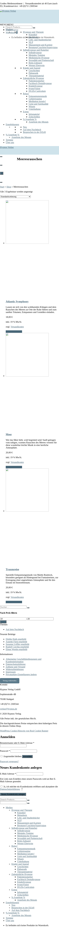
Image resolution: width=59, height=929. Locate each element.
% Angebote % (30, 119)
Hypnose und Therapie (33, 32)
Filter (3, 622)
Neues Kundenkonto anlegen (13, 794)
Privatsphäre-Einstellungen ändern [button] (21, 674)
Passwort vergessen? (9, 761)
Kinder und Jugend (31, 68)
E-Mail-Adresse (8, 774)
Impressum (11, 672)
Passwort (5, 751)
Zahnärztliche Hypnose (33, 78)
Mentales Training (37, 55)
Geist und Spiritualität (38, 104)
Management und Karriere (40, 45)
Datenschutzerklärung (15, 664)
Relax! (26, 93)
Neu (25, 127)
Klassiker (33, 34)
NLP (31, 42)
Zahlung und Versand (15, 667)
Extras (26, 111)
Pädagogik (33, 73)
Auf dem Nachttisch (32, 129)
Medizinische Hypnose (39, 57)
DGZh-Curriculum (37, 91)
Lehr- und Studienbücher (40, 40)
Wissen (32, 106)
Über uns (10, 142)
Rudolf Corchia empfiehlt (17, 647)
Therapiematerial (36, 75)
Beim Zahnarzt (35, 63)
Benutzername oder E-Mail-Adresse (17, 743)
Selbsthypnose (35, 52)
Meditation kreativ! (37, 101)
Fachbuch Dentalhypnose (40, 83)
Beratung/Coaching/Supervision (43, 47)
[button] (7, 24)
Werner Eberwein (37, 65)
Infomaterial (34, 114)
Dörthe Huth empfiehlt (16, 639)
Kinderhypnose (36, 86)
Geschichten (34, 70)
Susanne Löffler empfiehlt (17, 644)
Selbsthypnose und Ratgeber (36, 50)
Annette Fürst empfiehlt (16, 641)
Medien (9, 29)
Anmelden (27, 756)
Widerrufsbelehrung (15, 669)
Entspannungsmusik (38, 96)
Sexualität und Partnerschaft (41, 60)
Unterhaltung (35, 109)
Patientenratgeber (36, 81)
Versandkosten (17, 326)
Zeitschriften (34, 117)
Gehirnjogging (35, 99)
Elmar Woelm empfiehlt (16, 649)
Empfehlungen (12, 124)
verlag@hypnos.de (8, 709)
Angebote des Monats (38, 122)
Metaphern (33, 37)
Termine (9, 140)
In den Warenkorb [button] (14, 331)
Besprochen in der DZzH (34, 132)
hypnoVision (34, 88)
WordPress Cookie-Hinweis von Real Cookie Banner (24, 731)
